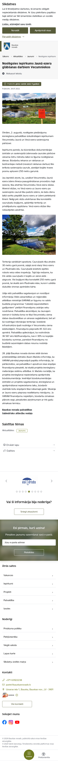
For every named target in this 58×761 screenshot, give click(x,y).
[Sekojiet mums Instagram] (11, 722)
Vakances (8, 575)
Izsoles (7, 608)
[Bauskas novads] (18, 50)
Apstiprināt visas (43, 30)
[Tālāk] (52, 481)
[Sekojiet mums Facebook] (4, 722)
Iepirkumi (8, 583)
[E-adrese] (8, 695)
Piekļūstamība (10, 636)
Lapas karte (9, 653)
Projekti (7, 591)
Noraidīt (15, 30)
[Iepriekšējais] (6, 481)
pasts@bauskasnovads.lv (18, 684)
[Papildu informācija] (17, 695)
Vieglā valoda (10, 645)
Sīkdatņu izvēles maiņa (15, 661)
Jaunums (22, 430)
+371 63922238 (14, 680)
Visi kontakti (17, 704)
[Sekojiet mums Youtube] (17, 722)
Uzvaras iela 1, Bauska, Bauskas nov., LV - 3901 (30, 689)
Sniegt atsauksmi (29, 511)
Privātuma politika (12, 628)
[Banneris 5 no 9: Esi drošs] (29, 481)
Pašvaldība (9, 600)
